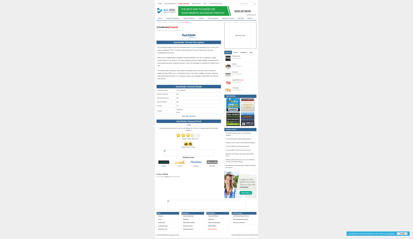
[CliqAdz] (164, 164)
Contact (256, 235)
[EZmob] (228, 66)
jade (159, 30)
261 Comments (236, 74)
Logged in (167, 176)
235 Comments (236, 90)
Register (160, 216)
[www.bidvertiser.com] (247, 104)
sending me (195, 128)
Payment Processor (228, 18)
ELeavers (235, 72)
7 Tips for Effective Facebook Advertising (237, 146)
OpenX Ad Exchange (214, 222)
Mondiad (196, 166)
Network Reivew (188, 226)
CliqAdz (163, 166)
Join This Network (189, 116)
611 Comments (236, 58)
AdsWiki (166, 11)
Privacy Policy (249, 235)
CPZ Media (235, 88)
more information (389, 233)
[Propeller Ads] (228, 58)
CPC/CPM (171, 22)
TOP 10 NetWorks (170, 3)
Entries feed (161, 222)
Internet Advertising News (240, 219)
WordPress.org (162, 229)
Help (205, 3)
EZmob (234, 64)
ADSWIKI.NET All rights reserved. (169, 235)
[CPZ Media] (228, 90)
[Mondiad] (196, 164)
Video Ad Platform (213, 216)
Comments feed (162, 226)
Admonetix (212, 166)
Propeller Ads (236, 56)
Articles (250, 18)
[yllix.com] (247, 119)
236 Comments (236, 82)
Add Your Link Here (239, 222)
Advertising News (188, 229)
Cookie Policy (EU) (215, 3)
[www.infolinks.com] (240, 184)
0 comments (177, 30)
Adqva (180, 166)
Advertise (186, 219)
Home (159, 3)
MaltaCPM (237, 80)
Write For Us (196, 3)
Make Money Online (189, 222)
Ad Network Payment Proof (241, 216)
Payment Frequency (173, 18)
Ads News (241, 18)
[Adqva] (180, 164)
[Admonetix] (212, 164)
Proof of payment (213, 18)
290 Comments (236, 66)
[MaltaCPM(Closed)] (228, 82)
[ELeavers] (228, 74)
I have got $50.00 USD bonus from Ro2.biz (238, 150)
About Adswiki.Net (188, 216)
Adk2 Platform (212, 226)
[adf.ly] (233, 104)
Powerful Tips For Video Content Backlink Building (240, 142)
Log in (160, 219)
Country (202, 18)
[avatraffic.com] (233, 119)
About (237, 235)
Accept (402, 234)
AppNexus (211, 219)
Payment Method (189, 18)
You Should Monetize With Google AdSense (238, 139)
